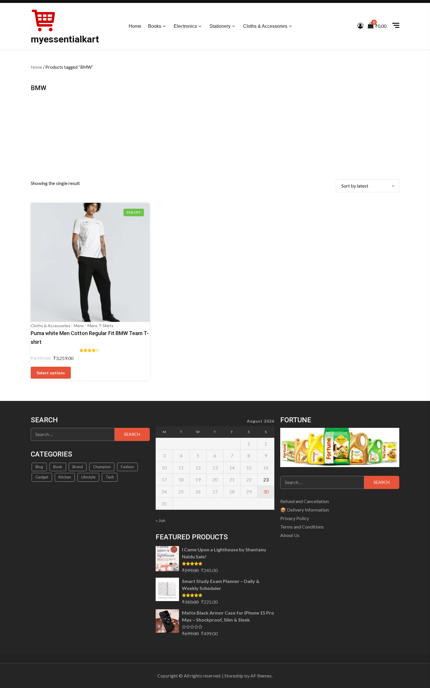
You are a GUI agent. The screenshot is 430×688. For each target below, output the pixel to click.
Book (57, 466)
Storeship (233, 675)
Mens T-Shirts (100, 325)
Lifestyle (88, 477)
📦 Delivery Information (304, 509)
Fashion (127, 466)
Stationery (220, 26)
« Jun (160, 520)
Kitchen (65, 477)
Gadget (41, 477)
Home (135, 26)
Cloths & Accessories (265, 26)
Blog (39, 466)
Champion (102, 466)
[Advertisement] (215, 135)
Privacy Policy (294, 518)
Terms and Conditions (302, 526)
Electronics (185, 26)
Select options (51, 372)
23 (266, 479)
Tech (110, 477)
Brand (78, 466)
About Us (290, 535)
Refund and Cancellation (304, 501)
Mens (79, 325)
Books (154, 26)
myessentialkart (65, 39)
